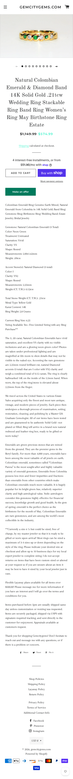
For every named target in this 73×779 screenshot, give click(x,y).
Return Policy (36, 694)
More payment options (51, 181)
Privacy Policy (36, 702)
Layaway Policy (36, 689)
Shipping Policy (36, 684)
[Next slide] (56, 66)
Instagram (38, 731)
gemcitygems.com (37, 7)
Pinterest (38, 725)
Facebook (38, 720)
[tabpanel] (36, 35)
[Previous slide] (17, 66)
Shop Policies (36, 679)
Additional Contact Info (37, 712)
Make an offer (20, 193)
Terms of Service (36, 707)
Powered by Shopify (36, 753)
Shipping (24, 145)
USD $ (35, 740)
